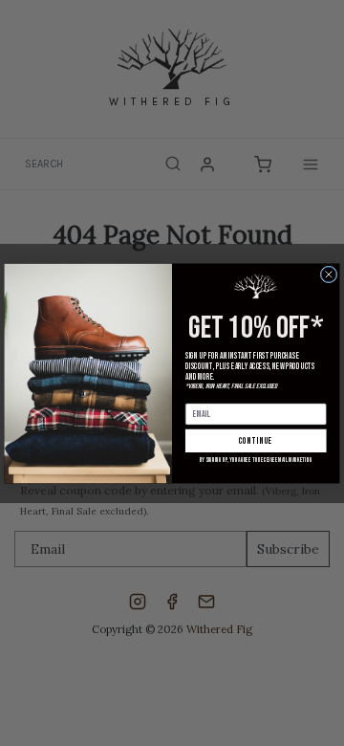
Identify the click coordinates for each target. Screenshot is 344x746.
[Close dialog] (328, 274)
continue (256, 440)
